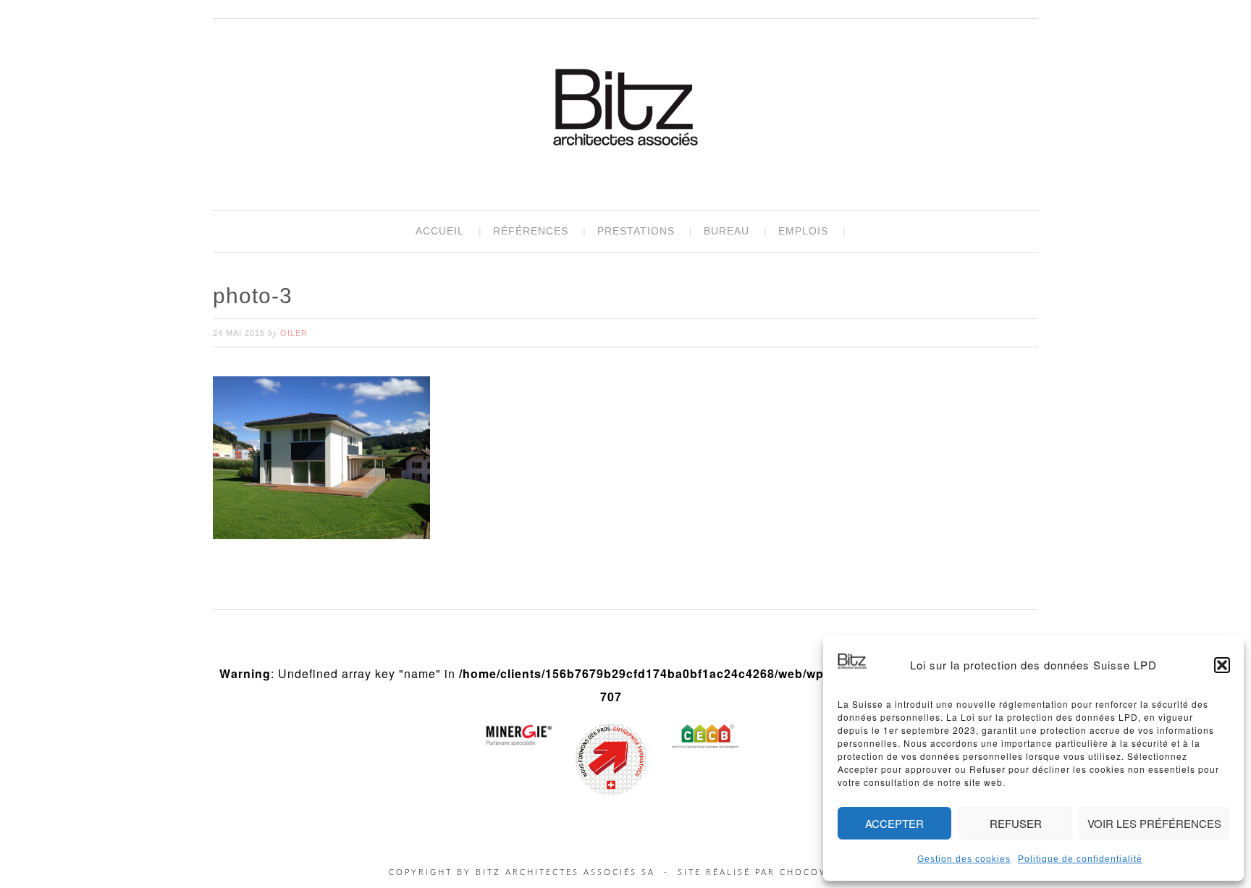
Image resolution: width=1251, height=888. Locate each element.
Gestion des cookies (964, 859)
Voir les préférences (1154, 823)
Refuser (1016, 823)
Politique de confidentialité (1080, 859)
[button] (1222, 665)
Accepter (894, 823)
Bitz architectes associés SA (625, 109)
